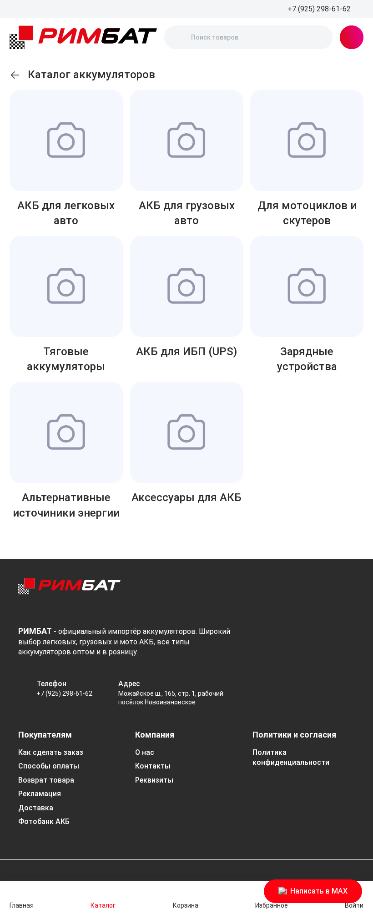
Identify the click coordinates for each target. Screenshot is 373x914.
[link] (15, 75)
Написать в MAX (319, 891)
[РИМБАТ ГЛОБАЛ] (83, 37)
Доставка (35, 808)
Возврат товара (46, 780)
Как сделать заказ (50, 752)
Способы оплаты (48, 766)
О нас (144, 752)
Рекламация (39, 793)
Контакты (153, 766)
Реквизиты (154, 780)
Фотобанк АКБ (44, 821)
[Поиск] (178, 37)
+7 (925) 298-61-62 (64, 693)
